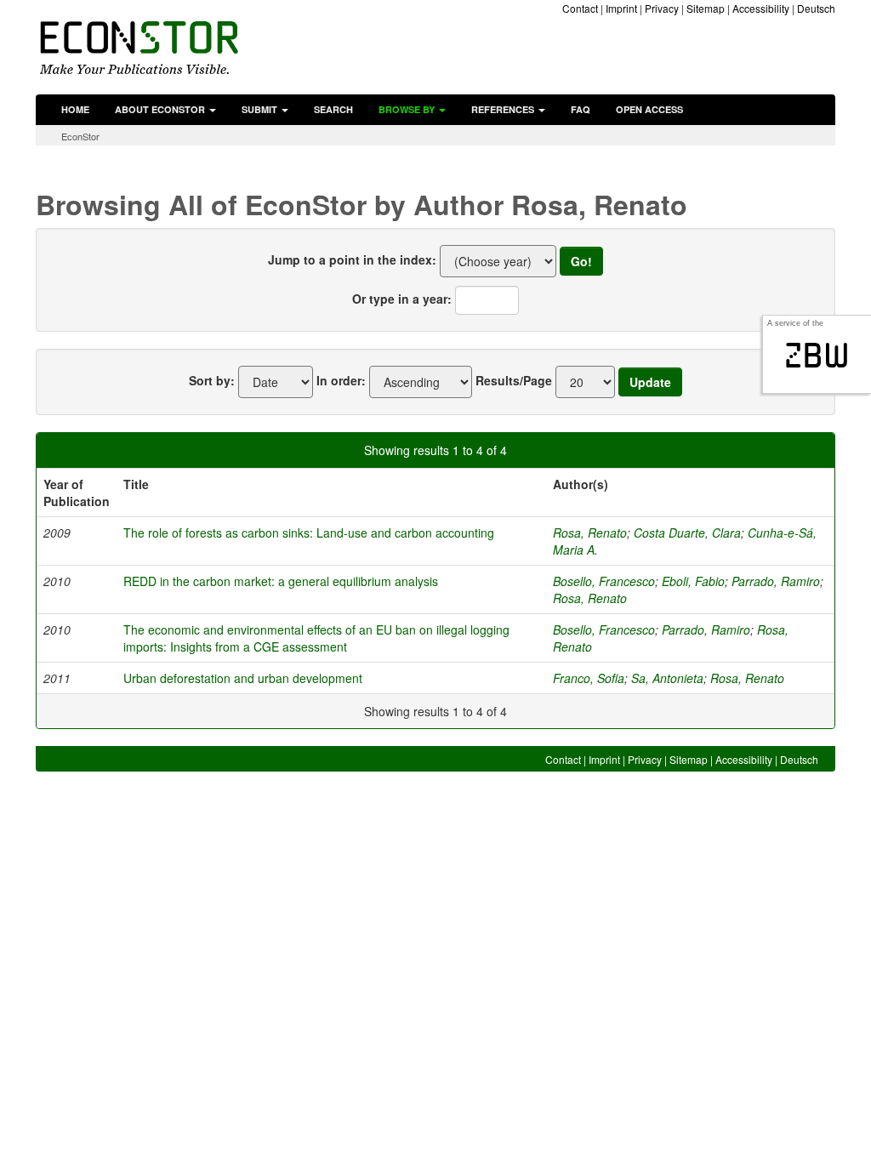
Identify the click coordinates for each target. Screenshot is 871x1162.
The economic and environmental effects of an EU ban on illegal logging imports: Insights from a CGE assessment (316, 638)
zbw (817, 355)
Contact (580, 8)
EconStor (80, 136)
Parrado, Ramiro (776, 581)
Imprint (621, 8)
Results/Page (513, 380)
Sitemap (705, 8)
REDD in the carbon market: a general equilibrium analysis (280, 581)
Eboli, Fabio (693, 581)
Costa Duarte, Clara (687, 532)
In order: (341, 380)
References (504, 109)
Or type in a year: (402, 298)
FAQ (580, 109)
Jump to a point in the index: (352, 259)
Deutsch (816, 8)
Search (333, 109)
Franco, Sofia (588, 677)
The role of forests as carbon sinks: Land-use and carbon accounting (308, 532)
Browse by (408, 109)
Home (75, 109)
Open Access (649, 109)
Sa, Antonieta (667, 677)
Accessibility (760, 8)
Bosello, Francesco (604, 581)
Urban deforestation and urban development (242, 677)
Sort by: (212, 380)
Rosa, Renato (590, 532)
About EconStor (161, 109)
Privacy (662, 8)
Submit (261, 109)
